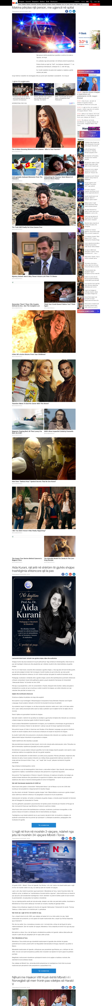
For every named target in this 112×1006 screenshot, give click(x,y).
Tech (68, 4)
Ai (65, 4)
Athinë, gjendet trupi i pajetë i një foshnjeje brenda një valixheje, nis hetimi (43, 98)
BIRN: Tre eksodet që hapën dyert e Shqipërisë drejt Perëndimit (64, 98)
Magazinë (58, 4)
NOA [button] (82, 1)
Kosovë (28, 1)
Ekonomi (44, 4)
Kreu (20, 4)
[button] (97, 1)
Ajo (63, 4)
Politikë (24, 4)
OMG (78, 4)
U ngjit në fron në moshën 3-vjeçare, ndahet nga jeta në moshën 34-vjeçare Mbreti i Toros (88, 109)
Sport (71, 4)
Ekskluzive (53, 1)
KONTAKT (77, 1)
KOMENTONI (45, 825)
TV (81, 4)
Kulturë (53, 4)
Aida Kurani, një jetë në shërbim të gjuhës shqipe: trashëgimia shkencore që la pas (87, 102)
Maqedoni (35, 1)
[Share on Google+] (70, 575)
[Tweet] (70, 12)
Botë (47, 1)
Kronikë (39, 4)
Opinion (28, 4)
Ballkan (42, 1)
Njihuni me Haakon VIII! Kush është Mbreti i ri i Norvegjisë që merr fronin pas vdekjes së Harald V (88, 115)
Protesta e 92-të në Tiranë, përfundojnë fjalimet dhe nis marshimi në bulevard (21, 98)
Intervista (33, 4)
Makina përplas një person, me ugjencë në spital (43, 7)
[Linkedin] (74, 12)
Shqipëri (21, 1)
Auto (75, 4)
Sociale (49, 4)
